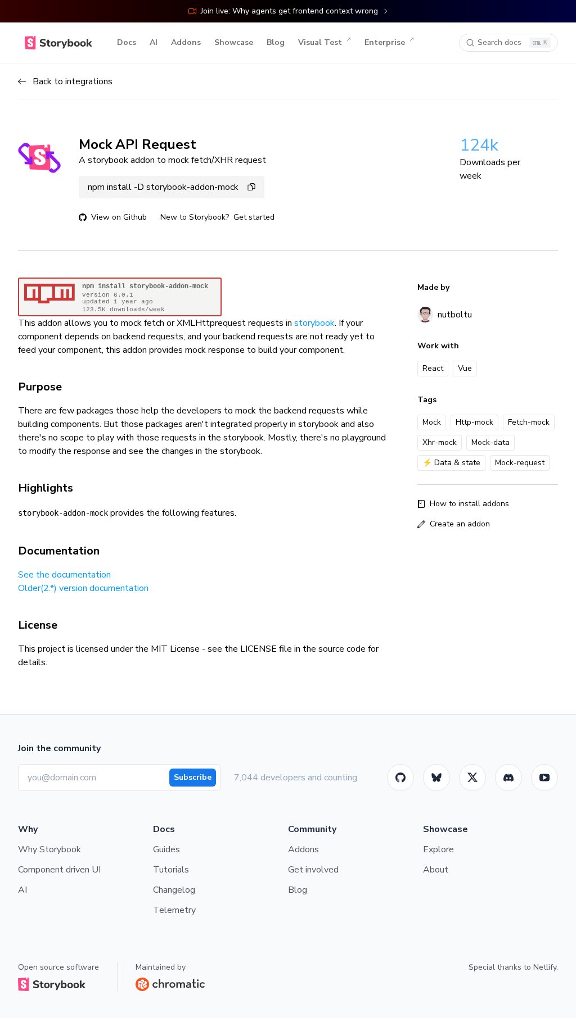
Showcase (233, 42)
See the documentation (64, 575)
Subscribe (193, 777)
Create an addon (460, 524)
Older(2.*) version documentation (83, 588)
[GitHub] (400, 777)
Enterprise (384, 42)
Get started (253, 217)
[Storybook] (508, 777)
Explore (438, 849)
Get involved (313, 870)
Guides (166, 849)
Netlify (544, 967)
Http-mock (474, 422)
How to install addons (469, 503)
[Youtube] (544, 777)
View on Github (119, 217)
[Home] (58, 43)
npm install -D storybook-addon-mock (163, 187)
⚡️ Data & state (451, 462)
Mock (431, 422)
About (435, 870)
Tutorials (171, 870)
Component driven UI (59, 870)
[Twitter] (472, 777)
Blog (276, 42)
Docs (126, 42)
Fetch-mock (529, 422)
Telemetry (174, 910)
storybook (314, 323)
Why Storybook (49, 849)
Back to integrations (72, 81)
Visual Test (320, 42)
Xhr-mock (439, 442)
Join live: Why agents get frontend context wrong (289, 11)
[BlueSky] (436, 777)
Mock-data (490, 442)
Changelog (174, 890)
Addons (186, 42)
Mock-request (519, 462)
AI (154, 42)
